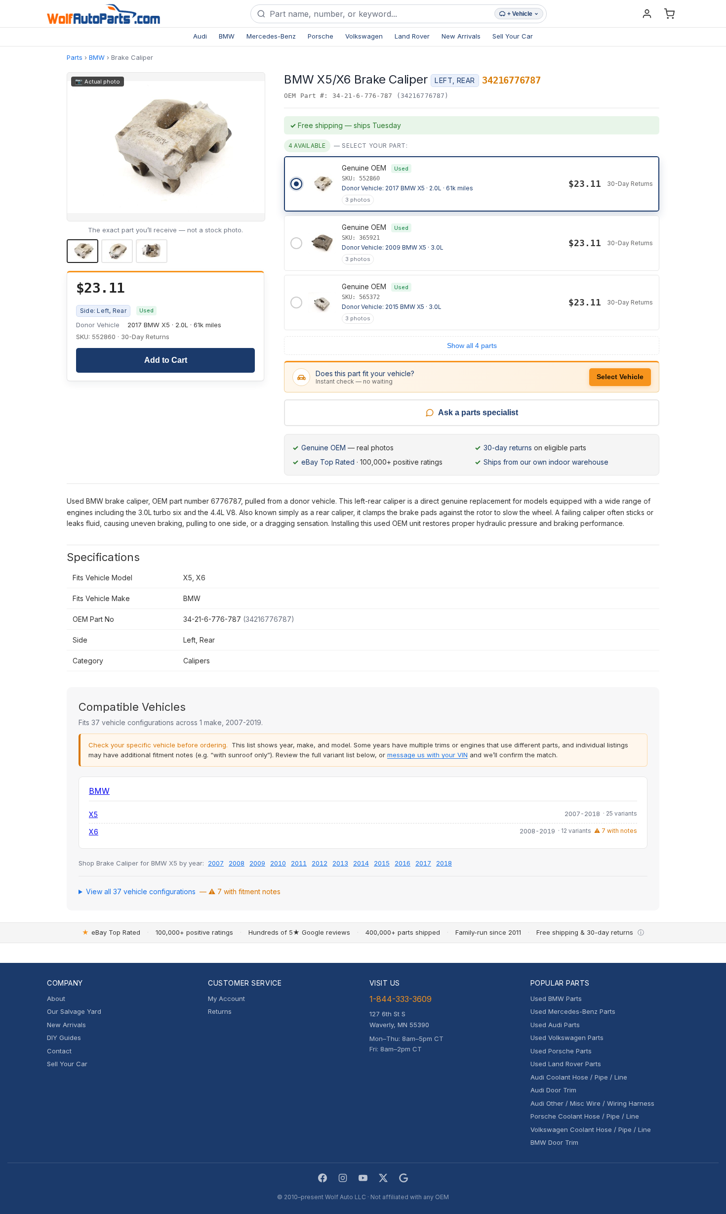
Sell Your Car (512, 36)
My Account (226, 998)
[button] (166, 147)
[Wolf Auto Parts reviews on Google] (403, 1178)
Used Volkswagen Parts (567, 1037)
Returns (220, 1011)
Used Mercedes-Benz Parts (572, 1011)
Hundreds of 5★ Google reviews (299, 932)
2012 (319, 863)
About (56, 998)
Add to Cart (165, 360)
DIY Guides (64, 1037)
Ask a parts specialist (478, 412)
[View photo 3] (151, 251)
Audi (200, 36)
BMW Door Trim (554, 1142)
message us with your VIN (427, 755)
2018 (444, 863)
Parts (74, 57)
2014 (361, 863)
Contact (59, 1051)
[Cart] (669, 14)
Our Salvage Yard (74, 1011)
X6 (93, 831)
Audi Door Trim (553, 1090)
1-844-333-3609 (400, 999)
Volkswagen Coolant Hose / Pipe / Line (590, 1129)
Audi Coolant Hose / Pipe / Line (578, 1077)
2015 (382, 863)
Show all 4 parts (472, 345)
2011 (299, 863)
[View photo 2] (117, 251)
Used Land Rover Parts (565, 1064)
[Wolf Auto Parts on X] (383, 1178)
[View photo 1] (82, 251)
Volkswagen (364, 36)
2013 (340, 863)
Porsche (320, 36)
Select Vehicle (620, 377)
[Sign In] (647, 14)
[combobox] (380, 13)
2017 (423, 863)
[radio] (471, 184)
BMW (227, 36)
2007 (216, 863)
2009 (257, 863)
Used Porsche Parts (561, 1051)
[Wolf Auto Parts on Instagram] (343, 1178)
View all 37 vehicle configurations (183, 891)
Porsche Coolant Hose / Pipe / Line (584, 1116)
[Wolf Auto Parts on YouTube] (363, 1178)
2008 (236, 863)
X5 (93, 814)
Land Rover (412, 36)
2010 (278, 863)
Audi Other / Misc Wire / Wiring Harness (592, 1103)
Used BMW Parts (556, 998)
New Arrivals (461, 36)
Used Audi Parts (555, 1025)
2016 (402, 863)
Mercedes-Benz (271, 36)
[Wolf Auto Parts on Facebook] (322, 1178)
